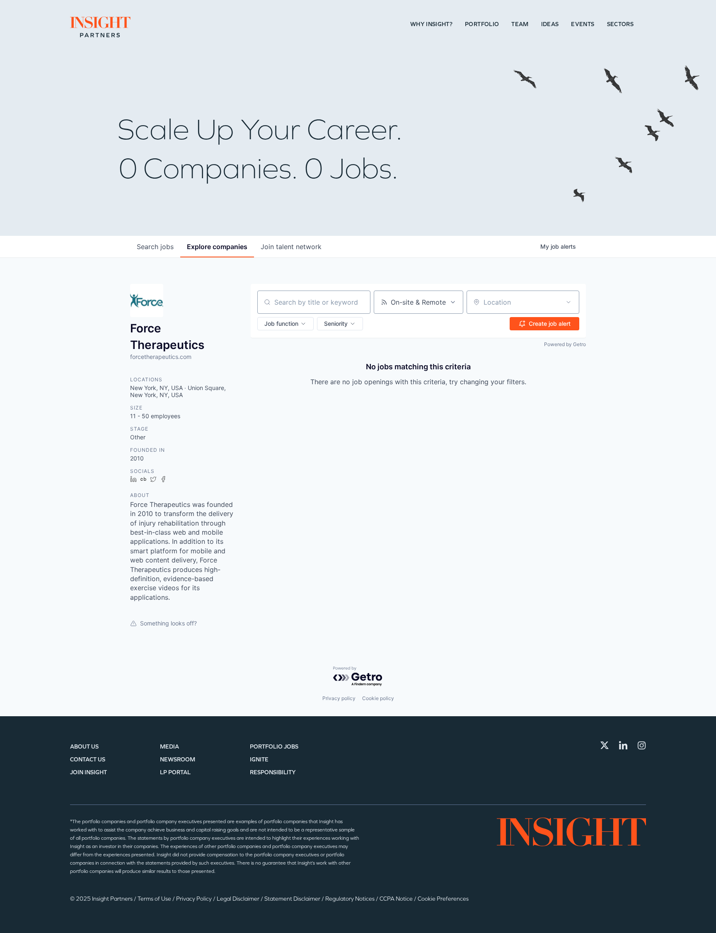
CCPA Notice (397, 898)
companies (217, 246)
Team (519, 24)
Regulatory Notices (350, 898)
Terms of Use (155, 898)
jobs (155, 246)
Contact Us (87, 759)
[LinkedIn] (623, 745)
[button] (285, 323)
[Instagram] (642, 745)
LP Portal (175, 772)
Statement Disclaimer (293, 898)
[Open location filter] (568, 302)
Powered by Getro (565, 344)
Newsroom (177, 759)
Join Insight (88, 772)
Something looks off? (168, 623)
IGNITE (259, 759)
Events (582, 24)
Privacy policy (339, 698)
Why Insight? (431, 24)
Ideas (550, 24)
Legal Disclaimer (239, 898)
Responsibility (273, 772)
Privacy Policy (194, 898)
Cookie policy (378, 698)
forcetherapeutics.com (160, 356)
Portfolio (482, 24)
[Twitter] (604, 745)
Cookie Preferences (443, 898)
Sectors (620, 24)
